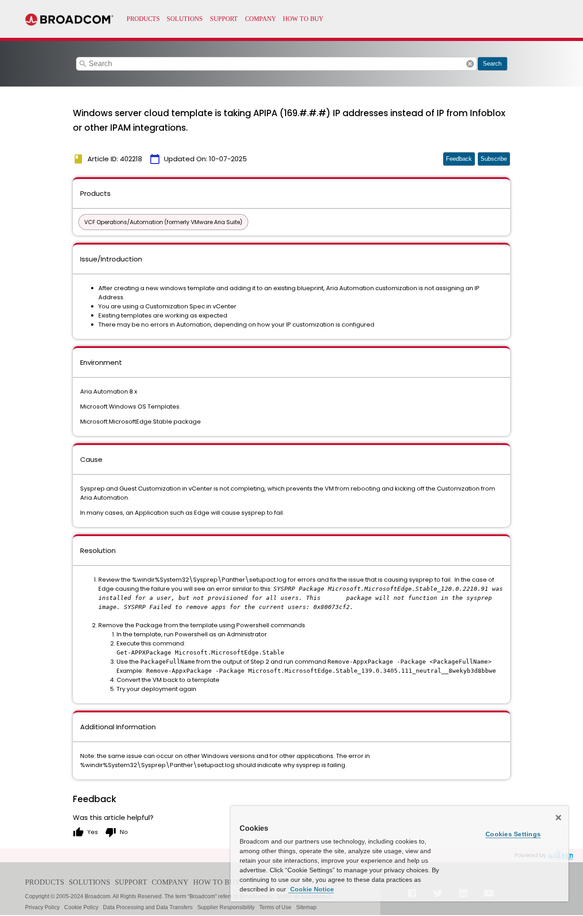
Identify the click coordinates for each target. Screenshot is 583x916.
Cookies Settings (513, 834)
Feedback (459, 158)
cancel (470, 63)
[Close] (558, 817)
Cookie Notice (311, 889)
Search (492, 63)
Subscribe (494, 158)
